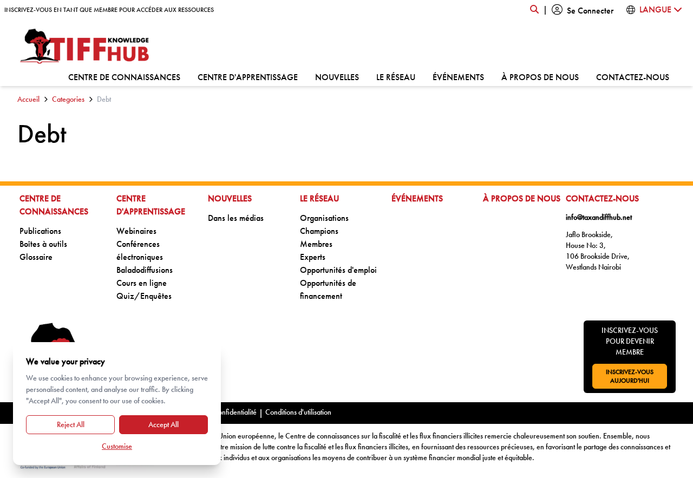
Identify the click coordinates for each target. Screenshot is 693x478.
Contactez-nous (632, 77)
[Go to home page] (85, 46)
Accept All (163, 424)
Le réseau (395, 77)
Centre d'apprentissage (248, 77)
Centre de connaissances (124, 77)
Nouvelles (337, 77)
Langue (656, 9)
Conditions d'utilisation (298, 412)
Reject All (70, 424)
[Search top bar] (534, 9)
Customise (117, 446)
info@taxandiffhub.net (599, 217)
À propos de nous (540, 77)
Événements (458, 77)
